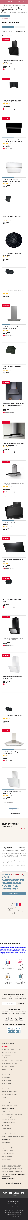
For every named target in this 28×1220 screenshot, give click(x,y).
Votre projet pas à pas (7, 1142)
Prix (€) (11, 31)
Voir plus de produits (14, 813)
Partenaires (20, 1210)
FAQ (21, 1212)
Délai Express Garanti (7, 1103)
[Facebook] (7, 1018)
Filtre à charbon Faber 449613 (12, 715)
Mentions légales (6, 1205)
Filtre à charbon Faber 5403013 (13, 216)
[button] (20, 27)
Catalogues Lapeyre (7, 1159)
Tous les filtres (19, 31)
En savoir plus (13, 893)
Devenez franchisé (6, 1128)
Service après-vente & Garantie (10, 1105)
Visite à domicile (6, 1080)
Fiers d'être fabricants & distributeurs (12, 1114)
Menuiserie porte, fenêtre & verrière (11, 1049)
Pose (3, 1100)
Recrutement (5, 1125)
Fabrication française (7, 1117)
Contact (23, 1205)
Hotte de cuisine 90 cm (16, 947)
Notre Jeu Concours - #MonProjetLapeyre (13, 1136)
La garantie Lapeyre (15, 1205)
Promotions (5, 1046)
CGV (18, 1201)
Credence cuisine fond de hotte (12, 950)
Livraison (4, 1097)
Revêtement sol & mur (8, 1066)
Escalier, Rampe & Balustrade (9, 1058)
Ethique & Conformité (13, 1216)
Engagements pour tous (8, 1119)
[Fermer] (25, 2)
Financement (5, 1089)
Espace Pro (5, 15)
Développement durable (8, 1122)
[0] (3, 11)
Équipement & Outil (7, 1069)
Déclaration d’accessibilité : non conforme (13, 1208)
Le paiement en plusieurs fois (9, 1091)
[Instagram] (16, 1018)
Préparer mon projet (7, 1148)
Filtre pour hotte (4, 947)
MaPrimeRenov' (6, 1077)
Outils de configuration (8, 1153)
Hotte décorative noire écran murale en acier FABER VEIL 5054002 (12, 102)
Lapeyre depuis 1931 (7, 1111)
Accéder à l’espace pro (14, 1183)
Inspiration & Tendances (8, 1145)
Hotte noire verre (10, 952)
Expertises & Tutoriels (7, 1150)
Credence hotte (9, 949)
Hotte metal (5, 954)
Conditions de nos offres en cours (13, 1203)
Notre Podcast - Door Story (9, 1133)
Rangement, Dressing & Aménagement (12, 1060)
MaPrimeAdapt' (6, 1074)
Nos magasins (5, 1131)
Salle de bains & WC (7, 1055)
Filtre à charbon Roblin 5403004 (13, 290)
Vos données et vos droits (10, 1210)
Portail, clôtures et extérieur (9, 1063)
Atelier (3, 1086)
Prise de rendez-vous (7, 1156)
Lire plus (3, 867)
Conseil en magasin (7, 1083)
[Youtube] (21, 1018)
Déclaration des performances (14, 1214)
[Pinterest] (11, 1018)
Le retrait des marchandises (9, 1094)
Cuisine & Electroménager (9, 1052)
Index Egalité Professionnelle (12, 1212)
